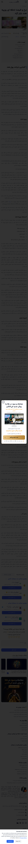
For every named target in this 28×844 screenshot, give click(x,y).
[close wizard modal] (3, 402)
